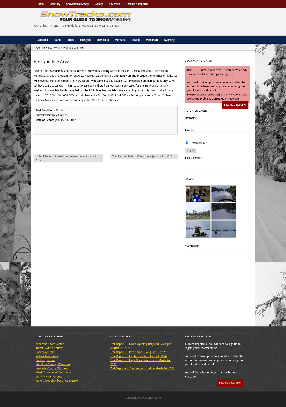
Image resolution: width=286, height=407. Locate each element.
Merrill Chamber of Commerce (53, 372)
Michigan (85, 39)
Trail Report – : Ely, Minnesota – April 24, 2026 (138, 356)
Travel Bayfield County (49, 348)
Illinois (70, 39)
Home (40, 3)
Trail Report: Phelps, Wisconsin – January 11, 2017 (144, 156)
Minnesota (103, 39)
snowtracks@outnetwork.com (222, 94)
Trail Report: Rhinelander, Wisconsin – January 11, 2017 (66, 158)
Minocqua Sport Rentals (50, 343)
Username (191, 118)
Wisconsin (152, 39)
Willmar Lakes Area (47, 356)
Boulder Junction (45, 360)
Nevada (135, 39)
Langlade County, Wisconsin (52, 368)
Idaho (57, 39)
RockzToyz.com (45, 352)
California (42, 39)
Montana (120, 39)
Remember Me (198, 143)
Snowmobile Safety (77, 3)
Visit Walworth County (49, 376)
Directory (54, 3)
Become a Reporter (137, 3)
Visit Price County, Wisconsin (53, 364)
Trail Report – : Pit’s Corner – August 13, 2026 (138, 352)
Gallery (99, 3)
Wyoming (169, 39)
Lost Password (193, 157)
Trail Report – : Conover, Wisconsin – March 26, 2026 (142, 368)
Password (191, 130)
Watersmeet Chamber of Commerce (57, 380)
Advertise (114, 3)
